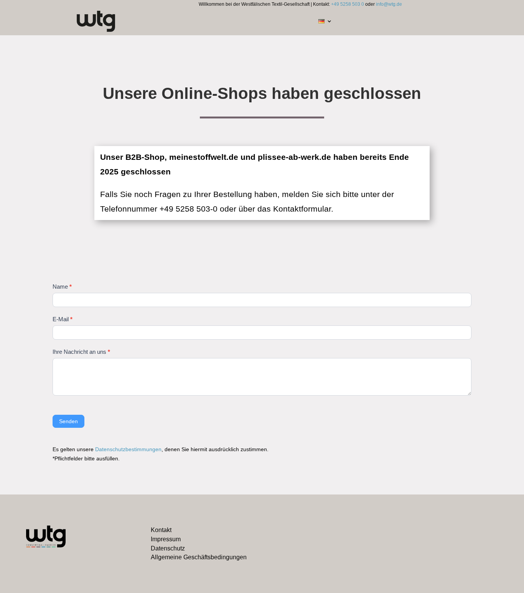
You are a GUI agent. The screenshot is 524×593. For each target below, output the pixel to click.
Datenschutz (168, 548)
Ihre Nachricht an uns (81, 351)
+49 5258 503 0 (347, 4)
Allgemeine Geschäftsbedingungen (199, 557)
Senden (68, 421)
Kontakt (161, 530)
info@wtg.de (389, 4)
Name (62, 286)
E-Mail (63, 319)
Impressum (166, 539)
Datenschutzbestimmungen (128, 449)
